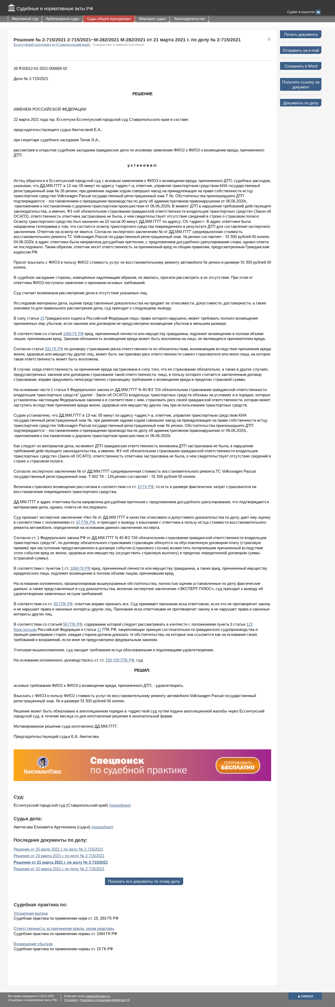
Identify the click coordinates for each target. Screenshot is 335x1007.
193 (108, 660)
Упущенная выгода (31, 913)
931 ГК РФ (54, 349)
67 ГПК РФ (85, 522)
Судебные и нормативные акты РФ (54, 8)
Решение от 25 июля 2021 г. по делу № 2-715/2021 (58, 849)
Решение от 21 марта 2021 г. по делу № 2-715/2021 (61, 862)
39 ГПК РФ (62, 604)
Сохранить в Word (300, 66)
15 (42, 318)
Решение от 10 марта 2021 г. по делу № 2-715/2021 (59, 869)
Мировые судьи (152, 18)
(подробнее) (120, 805)
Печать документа (300, 34)
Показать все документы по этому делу (144, 881)
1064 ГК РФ (73, 333)
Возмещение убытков (33, 944)
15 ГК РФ (145, 486)
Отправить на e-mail (301, 50)
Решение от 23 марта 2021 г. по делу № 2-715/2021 (59, 855)
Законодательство (189, 18)
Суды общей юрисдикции (109, 18)
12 (99, 629)
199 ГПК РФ (123, 660)
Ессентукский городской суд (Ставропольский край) (52, 45)
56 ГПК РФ (72, 624)
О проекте (71, 1000)
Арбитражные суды (62, 18)
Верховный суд (25, 18)
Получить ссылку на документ (300, 84)
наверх (305, 996)
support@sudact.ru (98, 996)
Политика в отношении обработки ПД (105, 1000)
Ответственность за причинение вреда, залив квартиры (64, 928)
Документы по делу (301, 103)
